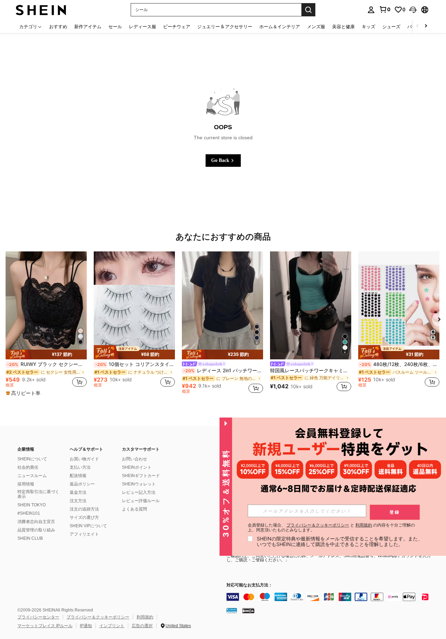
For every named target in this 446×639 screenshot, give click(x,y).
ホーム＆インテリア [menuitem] (279, 26)
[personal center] (371, 10)
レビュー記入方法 (138, 492)
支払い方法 (80, 467)
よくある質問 (134, 509)
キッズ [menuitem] (368, 26)
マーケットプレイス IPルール (44, 625)
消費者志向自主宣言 (36, 521)
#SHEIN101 (28, 513)
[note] (46, 354)
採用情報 (25, 484)
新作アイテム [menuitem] (87, 26)
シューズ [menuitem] (391, 26)
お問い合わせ (134, 459)
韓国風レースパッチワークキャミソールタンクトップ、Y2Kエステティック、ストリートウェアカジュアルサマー (310, 370)
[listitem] (46, 324)
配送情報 (78, 475)
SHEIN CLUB (30, 538)
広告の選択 (142, 625)
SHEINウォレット (139, 484)
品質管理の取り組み (36, 530)
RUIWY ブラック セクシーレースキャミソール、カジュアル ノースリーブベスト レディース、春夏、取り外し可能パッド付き (47, 364)
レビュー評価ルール (141, 500)
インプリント (111, 625)
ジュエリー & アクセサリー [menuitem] (224, 26)
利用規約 (145, 617)
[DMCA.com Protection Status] (248, 610)
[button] (413, 10)
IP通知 (86, 625)
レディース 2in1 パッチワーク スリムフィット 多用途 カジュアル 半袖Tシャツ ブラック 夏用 (223, 370)
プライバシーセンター (38, 617)
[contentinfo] (331, 597)
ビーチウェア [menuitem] (176, 26)
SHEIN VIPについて (88, 525)
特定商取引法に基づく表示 (38, 494)
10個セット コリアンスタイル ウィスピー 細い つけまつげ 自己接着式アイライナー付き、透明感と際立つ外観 (135, 364)
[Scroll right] (425, 26)
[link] (385, 9)
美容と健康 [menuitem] (343, 26)
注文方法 (78, 500)
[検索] (308, 9)
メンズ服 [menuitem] (316, 26)
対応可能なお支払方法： (249, 585)
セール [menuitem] (115, 26)
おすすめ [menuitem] (58, 26)
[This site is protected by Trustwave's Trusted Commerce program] (231, 610)
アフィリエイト (84, 534)
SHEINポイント (137, 467)
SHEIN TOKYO (31, 504)
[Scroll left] (417, 26)
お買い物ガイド (84, 459)
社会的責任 (27, 467)
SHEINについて (32, 459)
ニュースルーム (32, 475)
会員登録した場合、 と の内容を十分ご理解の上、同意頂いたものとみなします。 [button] (331, 527)
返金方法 (78, 492)
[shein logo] (41, 9)
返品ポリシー (82, 484)
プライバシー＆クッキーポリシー (98, 617)
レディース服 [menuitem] (142, 26)
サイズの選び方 (84, 517)
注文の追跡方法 (84, 509)
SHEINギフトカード (141, 475)
